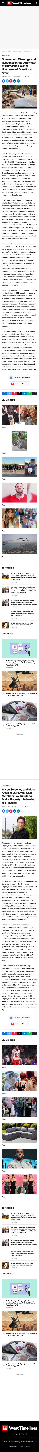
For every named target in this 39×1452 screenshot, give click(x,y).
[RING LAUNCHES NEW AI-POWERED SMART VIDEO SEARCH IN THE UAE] (5, 625)
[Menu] (3, 3)
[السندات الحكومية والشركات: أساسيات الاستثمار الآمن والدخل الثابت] (19, 711)
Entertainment (6, 785)
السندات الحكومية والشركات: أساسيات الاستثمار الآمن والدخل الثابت (21, 725)
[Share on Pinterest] (10, 81)
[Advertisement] (19, 27)
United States (6, 55)
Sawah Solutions (19, 1443)
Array (4, 427)
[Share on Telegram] (18, 81)
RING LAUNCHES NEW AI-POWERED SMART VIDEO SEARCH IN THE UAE (22, 624)
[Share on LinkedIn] (14, 81)
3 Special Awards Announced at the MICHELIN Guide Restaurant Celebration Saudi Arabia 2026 (23, 613)
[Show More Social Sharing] (22, 81)
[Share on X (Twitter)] (7, 81)
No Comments (17, 77)
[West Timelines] (19, 3)
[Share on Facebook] (3, 81)
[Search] (36, 3)
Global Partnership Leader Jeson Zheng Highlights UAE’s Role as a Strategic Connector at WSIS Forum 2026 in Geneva (24, 602)
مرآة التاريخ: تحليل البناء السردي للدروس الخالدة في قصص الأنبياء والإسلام (21, 694)
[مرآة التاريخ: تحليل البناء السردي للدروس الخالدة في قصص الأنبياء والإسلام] (19, 681)
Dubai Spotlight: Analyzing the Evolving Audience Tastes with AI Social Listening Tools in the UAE (20, 663)
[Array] (19, 415)
